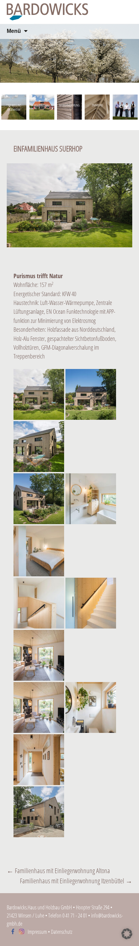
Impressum (37, 931)
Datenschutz (61, 931)
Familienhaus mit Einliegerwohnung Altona (58, 870)
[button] (127, 934)
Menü (14, 31)
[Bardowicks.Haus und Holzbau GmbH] (69, 12)
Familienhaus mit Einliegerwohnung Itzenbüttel (76, 880)
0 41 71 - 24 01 (74, 915)
